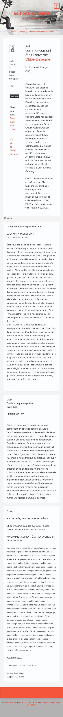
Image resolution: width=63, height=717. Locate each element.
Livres (22, 32)
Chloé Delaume (37, 59)
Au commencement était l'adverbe (41, 32)
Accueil (13, 32)
